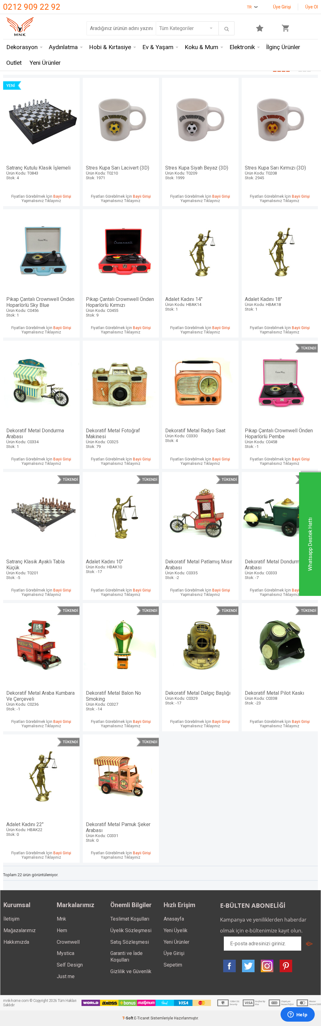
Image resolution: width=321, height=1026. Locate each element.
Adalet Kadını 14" (184, 304)
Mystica (65, 953)
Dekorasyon (22, 47)
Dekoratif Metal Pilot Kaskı (274, 697)
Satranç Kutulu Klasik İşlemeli (38, 172)
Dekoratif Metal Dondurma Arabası (35, 438)
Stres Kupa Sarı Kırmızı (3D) (275, 172)
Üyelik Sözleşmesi (130, 930)
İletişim (11, 919)
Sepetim (173, 965)
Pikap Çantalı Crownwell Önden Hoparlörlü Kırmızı (120, 306)
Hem (62, 930)
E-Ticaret (142, 1018)
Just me (66, 976)
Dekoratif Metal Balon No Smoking (113, 700)
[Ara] (226, 29)
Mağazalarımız (19, 930)
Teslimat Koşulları (129, 919)
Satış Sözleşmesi (129, 942)
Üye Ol (311, 6)
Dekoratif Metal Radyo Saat (195, 435)
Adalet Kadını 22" (25, 829)
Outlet (14, 62)
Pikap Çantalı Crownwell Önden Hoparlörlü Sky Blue (40, 306)
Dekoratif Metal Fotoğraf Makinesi (113, 438)
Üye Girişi (282, 6)
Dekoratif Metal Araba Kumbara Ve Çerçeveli (40, 700)
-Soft (128, 1018)
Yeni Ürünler (45, 62)
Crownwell (68, 942)
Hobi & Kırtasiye (110, 47)
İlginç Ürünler (283, 47)
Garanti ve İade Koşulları (126, 956)
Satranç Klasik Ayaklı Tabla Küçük (35, 569)
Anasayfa (174, 919)
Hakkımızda (16, 942)
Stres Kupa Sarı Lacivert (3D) (117, 172)
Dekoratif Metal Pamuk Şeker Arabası (118, 832)
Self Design (70, 965)
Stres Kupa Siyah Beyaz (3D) (196, 172)
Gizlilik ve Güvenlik (130, 971)
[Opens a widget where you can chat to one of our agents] (297, 1015)
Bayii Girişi (62, 196)
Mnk (61, 919)
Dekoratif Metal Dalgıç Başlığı (197, 697)
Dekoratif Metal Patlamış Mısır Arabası (198, 569)
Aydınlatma (63, 47)
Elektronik (242, 47)
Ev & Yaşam (157, 47)
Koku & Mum (201, 47)
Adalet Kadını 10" (104, 566)
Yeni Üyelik (175, 930)
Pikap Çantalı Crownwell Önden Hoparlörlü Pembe (279, 438)
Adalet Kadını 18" (263, 304)
